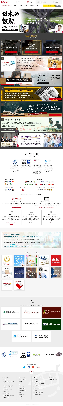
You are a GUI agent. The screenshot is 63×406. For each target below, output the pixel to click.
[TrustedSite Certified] (36, 354)
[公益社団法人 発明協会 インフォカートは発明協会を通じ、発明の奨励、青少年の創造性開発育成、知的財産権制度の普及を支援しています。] (31, 324)
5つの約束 (26, 5)
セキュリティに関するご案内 (38, 392)
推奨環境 (35, 390)
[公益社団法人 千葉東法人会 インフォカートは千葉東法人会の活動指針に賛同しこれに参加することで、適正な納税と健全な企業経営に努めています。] (21, 336)
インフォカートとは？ (17, 5)
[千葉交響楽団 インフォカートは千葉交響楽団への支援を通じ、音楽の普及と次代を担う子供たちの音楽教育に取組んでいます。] (51, 312)
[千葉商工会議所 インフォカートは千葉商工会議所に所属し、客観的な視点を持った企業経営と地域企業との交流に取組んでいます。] (41, 336)
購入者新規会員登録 (7, 393)
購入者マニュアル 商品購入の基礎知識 (46, 207)
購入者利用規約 (37, 381)
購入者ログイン (6, 388)
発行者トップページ (7, 383)
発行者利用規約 (37, 385)
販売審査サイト (21, 388)
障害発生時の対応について (38, 394)
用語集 (20, 392)
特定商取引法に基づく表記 (38, 388)
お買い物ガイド (31, 222)
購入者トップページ (7, 379)
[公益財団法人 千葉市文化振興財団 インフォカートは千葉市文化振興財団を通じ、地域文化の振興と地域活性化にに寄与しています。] (31, 312)
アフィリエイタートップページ (9, 381)
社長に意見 (20, 396)
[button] (13, 353)
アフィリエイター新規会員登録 (9, 395)
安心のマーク (32, 5)
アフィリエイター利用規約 (39, 383)
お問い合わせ (58, 5)
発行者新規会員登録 (7, 397)
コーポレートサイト (52, 379)
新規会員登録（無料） (6, 5)
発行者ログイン (6, 391)
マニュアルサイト (22, 390)
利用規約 (35, 379)
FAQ (38, 5)
